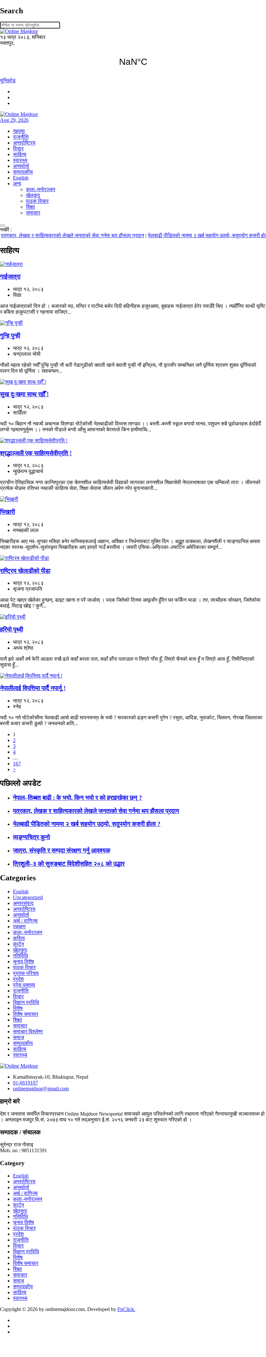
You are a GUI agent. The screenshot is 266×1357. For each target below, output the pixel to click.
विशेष (18, 1008)
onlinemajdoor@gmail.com (41, 1088)
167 (17, 763)
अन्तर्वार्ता (21, 166)
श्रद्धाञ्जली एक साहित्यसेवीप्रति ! (36, 453)
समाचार (33, 212)
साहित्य (19, 154)
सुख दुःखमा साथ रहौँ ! (24, 394)
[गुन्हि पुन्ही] (11, 323)
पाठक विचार (37, 201)
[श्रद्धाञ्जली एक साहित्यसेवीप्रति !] (33, 440)
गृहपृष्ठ (19, 131)
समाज (18, 1037)
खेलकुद (33, 195)
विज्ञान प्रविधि (26, 1002)
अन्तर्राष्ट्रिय (24, 142)
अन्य (17, 183)
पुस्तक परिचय (26, 973)
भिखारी (7, 511)
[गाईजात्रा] (11, 264)
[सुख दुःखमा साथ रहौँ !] (23, 382)
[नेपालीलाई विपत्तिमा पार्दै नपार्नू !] (31, 675)
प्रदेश (18, 979)
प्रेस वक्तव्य (24, 985)
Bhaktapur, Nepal (133, 62)
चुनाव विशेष (23, 961)
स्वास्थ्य (20, 160)
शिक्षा (30, 207)
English (21, 177)
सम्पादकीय (23, 172)
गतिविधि (20, 955)
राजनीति (21, 137)
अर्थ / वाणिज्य (25, 920)
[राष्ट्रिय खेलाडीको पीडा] (24, 558)
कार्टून (18, 944)
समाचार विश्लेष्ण (28, 1031)
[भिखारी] (9, 499)
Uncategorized (28, 897)
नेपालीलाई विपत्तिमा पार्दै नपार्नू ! (33, 688)
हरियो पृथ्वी (11, 629)
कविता (19, 938)
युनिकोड (8, 80)
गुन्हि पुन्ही (10, 335)
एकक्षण (19, 926)
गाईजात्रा (10, 276)
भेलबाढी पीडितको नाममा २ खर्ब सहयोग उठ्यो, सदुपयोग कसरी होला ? (199, 235)
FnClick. (126, 1309)
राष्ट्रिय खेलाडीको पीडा (25, 570)
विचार (18, 148)
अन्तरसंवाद (23, 903)
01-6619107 (25, 1082)
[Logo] (19, 1066)
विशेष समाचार (25, 1014)
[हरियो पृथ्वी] (13, 617)
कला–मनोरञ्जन (40, 189)
